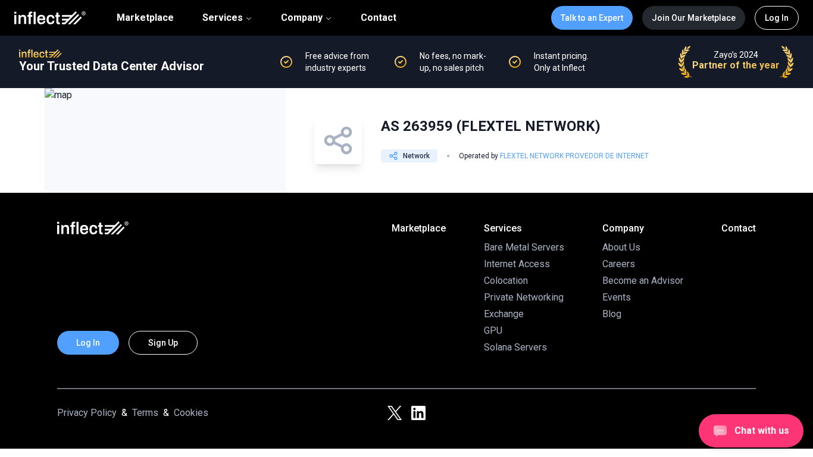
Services (222, 17)
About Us (621, 247)
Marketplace (145, 18)
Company (302, 17)
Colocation (506, 280)
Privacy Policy (87, 412)
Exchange (504, 314)
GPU (493, 330)
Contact (378, 18)
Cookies (191, 412)
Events (616, 297)
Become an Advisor (642, 280)
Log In (777, 18)
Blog (611, 314)
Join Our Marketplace (694, 18)
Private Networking (524, 297)
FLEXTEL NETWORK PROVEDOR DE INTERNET (574, 156)
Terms (145, 412)
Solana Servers (515, 347)
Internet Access (517, 264)
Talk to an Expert (592, 18)
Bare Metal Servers (524, 247)
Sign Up (163, 343)
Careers (618, 264)
